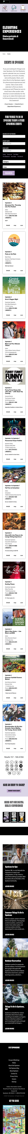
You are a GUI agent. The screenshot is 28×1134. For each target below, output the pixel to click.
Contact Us (14, 1074)
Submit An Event (19, 104)
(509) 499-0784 (13, 739)
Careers (14, 1079)
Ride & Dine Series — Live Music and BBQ (13, 632)
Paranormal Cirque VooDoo (13, 440)
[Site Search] (22, 2)
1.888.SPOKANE (20, 1093)
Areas (5, 167)
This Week (15, 154)
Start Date (6, 141)
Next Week (13, 156)
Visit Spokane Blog (14, 1068)
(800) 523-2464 (13, 354)
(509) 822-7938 (13, 593)
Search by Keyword (9, 134)
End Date (6, 148)
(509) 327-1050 (13, 402)
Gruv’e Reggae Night (11, 299)
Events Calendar (9, 104)
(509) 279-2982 (13, 308)
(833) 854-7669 (13, 497)
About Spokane (14, 1071)
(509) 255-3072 (13, 688)
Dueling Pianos (10, 584)
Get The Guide (14, 1101)
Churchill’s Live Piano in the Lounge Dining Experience (14, 536)
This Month (20, 156)
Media (14, 1063)
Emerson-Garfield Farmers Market (13, 678)
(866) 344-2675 (13, 642)
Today (4, 154)
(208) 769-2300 (13, 216)
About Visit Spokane (14, 1065)
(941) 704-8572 (13, 449)
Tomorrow (9, 154)
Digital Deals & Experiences (14, 106)
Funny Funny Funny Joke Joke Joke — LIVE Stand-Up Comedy (14, 391)
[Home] (6, 2)
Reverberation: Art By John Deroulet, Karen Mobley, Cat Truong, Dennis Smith (13, 728)
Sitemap (14, 1082)
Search (8, 173)
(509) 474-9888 (13, 546)
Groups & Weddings (14, 1060)
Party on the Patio (10, 254)
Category (6, 162)
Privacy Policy (14, 1076)
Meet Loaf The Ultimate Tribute (12, 344)
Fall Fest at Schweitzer (12, 488)
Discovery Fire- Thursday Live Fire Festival (13, 206)
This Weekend (6, 156)
